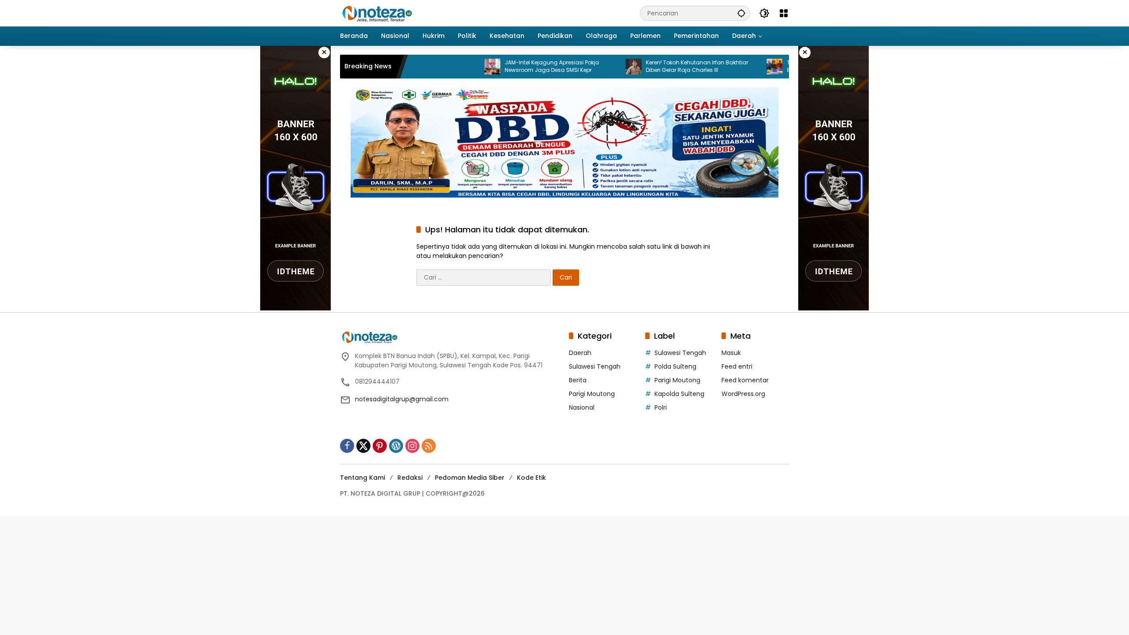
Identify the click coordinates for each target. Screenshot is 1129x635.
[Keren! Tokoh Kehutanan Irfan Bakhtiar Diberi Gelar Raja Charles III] (609, 67)
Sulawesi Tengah (595, 366)
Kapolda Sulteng (679, 393)
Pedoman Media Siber (470, 477)
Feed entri (737, 366)
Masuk (731, 352)
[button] (741, 13)
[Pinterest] (380, 446)
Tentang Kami (362, 477)
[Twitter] (363, 446)
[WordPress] (396, 446)
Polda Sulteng (675, 366)
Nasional (581, 407)
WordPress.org (743, 393)
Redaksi (409, 477)
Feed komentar (745, 380)
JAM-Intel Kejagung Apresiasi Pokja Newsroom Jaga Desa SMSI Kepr (527, 66)
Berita (578, 380)
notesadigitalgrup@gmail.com (402, 399)
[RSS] (429, 446)
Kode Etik (531, 477)
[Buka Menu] (783, 13)
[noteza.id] (377, 12)
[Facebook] (347, 446)
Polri (660, 407)
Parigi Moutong (592, 393)
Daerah (580, 352)
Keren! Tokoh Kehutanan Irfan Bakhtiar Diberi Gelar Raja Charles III (672, 66)
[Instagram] (412, 446)
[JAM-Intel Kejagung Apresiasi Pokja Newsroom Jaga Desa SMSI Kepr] (468, 67)
